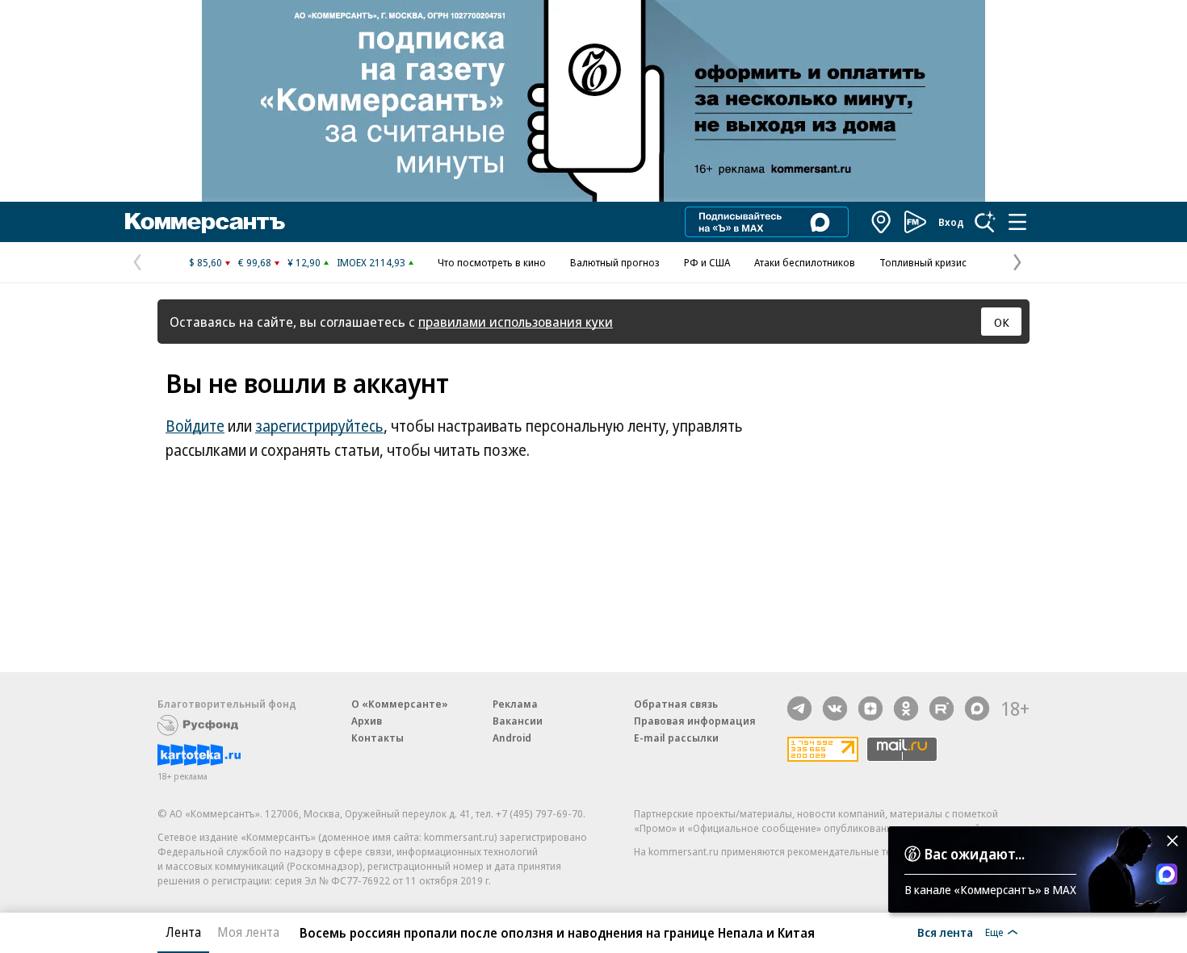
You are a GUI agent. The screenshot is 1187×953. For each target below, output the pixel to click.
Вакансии (518, 720)
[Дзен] (870, 708)
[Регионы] (882, 222)
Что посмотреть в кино (492, 262)
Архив (366, 720)
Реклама (515, 703)
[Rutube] (941, 708)
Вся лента (945, 932)
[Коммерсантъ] (205, 222)
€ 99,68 (254, 262)
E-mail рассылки (676, 737)
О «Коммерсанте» (399, 703)
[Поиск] (985, 222)
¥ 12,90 (304, 262)
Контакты (377, 737)
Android (512, 737)
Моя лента (248, 932)
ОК (1001, 322)
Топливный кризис (923, 262)
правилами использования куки (515, 321)
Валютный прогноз (615, 262)
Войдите (195, 426)
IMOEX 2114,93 (371, 262)
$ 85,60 (205, 262)
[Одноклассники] (906, 708)
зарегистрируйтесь (319, 426)
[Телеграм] (799, 708)
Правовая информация (695, 720)
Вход (951, 222)
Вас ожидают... (975, 853)
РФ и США (707, 262)
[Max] (977, 708)
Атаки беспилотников (804, 262)
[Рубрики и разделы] (1017, 222)
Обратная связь (676, 703)
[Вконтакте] (835, 708)
